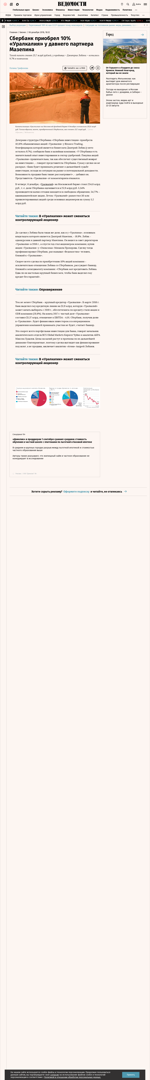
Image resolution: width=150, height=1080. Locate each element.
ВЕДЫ (8, 15)
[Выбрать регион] (122, 4)
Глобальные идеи (21, 10)
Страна (105, 15)
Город (57, 15)
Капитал (95, 15)
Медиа (99, 10)
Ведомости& (69, 15)
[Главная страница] (72, 4)
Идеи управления (43, 15)
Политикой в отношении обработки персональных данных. (72, 1077)
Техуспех (135, 15)
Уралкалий (47, 184)
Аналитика (83, 15)
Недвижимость (112, 10)
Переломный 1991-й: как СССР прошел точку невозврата (55, 25)
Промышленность (119, 15)
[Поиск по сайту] (127, 4)
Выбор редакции (18, 25)
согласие (54, 1075)
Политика (127, 10)
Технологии (87, 10)
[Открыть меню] (145, 4)
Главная (14, 32)
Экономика (47, 10)
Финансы (60, 10)
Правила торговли (22, 15)
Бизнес (36, 10)
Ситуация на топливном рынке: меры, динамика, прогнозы (113, 25)
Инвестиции (73, 10)
